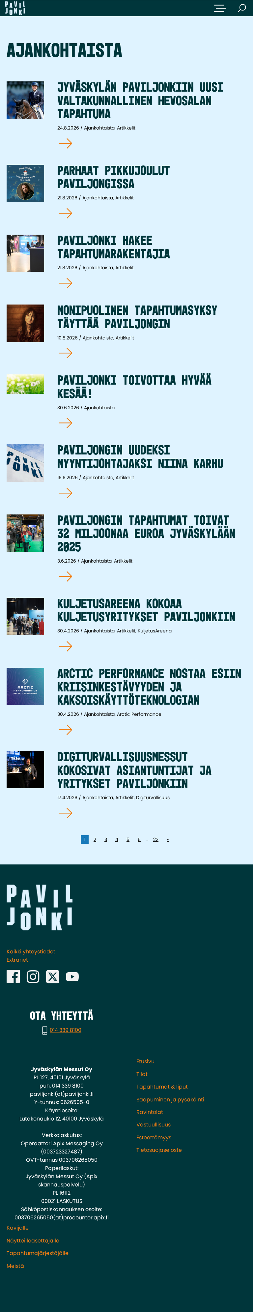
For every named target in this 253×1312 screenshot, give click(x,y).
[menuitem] (191, 1061)
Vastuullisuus (153, 1124)
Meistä (15, 1266)
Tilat (142, 1074)
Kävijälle (18, 1228)
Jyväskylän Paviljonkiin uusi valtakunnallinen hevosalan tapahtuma (140, 101)
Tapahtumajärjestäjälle (38, 1253)
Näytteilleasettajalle (33, 1240)
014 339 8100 (65, 1030)
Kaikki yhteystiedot (31, 951)
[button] (220, 8)
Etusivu (145, 1061)
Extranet (17, 960)
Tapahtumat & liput (162, 1087)
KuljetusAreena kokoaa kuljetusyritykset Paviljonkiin (146, 611)
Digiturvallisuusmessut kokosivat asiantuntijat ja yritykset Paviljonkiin (134, 771)
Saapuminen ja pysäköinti (170, 1099)
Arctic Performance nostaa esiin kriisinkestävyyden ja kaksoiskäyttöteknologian (149, 688)
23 (155, 839)
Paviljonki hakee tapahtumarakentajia (113, 248)
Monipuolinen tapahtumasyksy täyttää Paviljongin (137, 318)
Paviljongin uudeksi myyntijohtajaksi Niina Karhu (140, 457)
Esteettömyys (153, 1137)
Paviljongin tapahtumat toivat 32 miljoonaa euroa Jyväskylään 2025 (146, 534)
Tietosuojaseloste (159, 1150)
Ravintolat (149, 1112)
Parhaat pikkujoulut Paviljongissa (113, 178)
